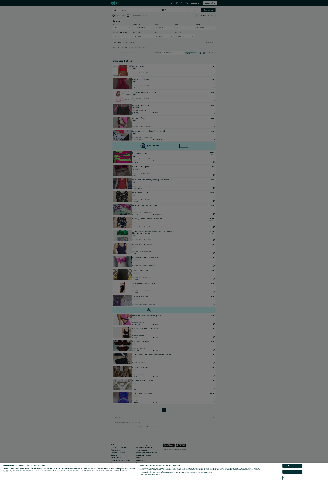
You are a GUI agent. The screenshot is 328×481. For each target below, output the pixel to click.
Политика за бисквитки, (113, 470)
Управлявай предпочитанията (292, 477)
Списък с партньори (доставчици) (150, 474)
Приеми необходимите (292, 471)
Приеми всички (292, 465)
